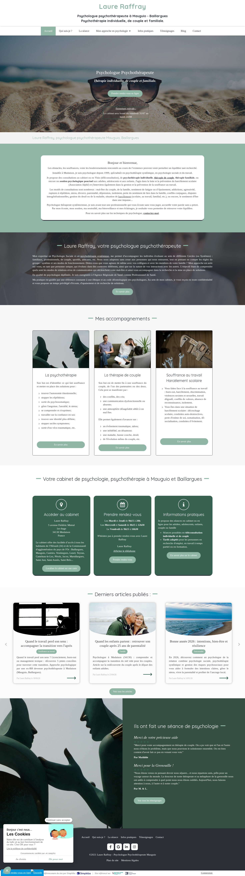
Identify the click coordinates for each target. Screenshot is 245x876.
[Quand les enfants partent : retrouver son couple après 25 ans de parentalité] (46, 619)
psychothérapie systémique (94, 256)
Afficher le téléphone (124, 551)
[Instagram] (134, 846)
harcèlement (124, 196)
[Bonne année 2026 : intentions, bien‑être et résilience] (123, 619)
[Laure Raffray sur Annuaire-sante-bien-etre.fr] (118, 873)
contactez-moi (151, 213)
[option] (46, 643)
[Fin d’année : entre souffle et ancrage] (199, 619)
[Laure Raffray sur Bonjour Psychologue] (130, 873)
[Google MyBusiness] (118, 846)
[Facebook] (110, 846)
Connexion (206, 872)
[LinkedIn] (126, 846)
